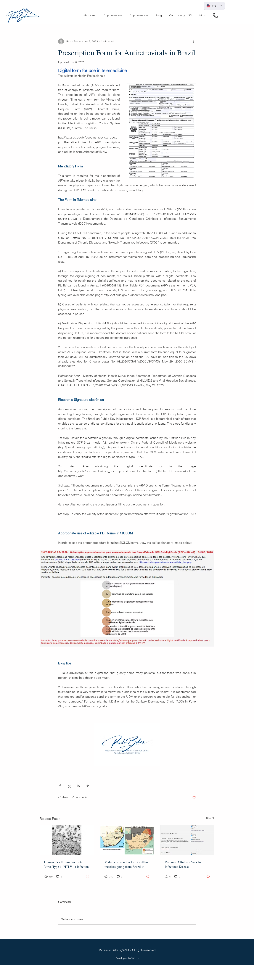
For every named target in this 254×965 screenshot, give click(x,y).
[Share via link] (87, 786)
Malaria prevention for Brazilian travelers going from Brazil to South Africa (126, 864)
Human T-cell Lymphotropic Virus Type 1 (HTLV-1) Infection (66, 864)
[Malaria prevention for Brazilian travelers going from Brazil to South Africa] (127, 840)
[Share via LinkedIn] (78, 786)
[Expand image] (127, 598)
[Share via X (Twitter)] (69, 786)
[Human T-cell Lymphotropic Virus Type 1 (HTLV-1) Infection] (67, 840)
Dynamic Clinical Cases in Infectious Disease (183, 864)
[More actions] (193, 41)
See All (210, 818)
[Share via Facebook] (60, 786)
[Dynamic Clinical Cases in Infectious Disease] (187, 840)
